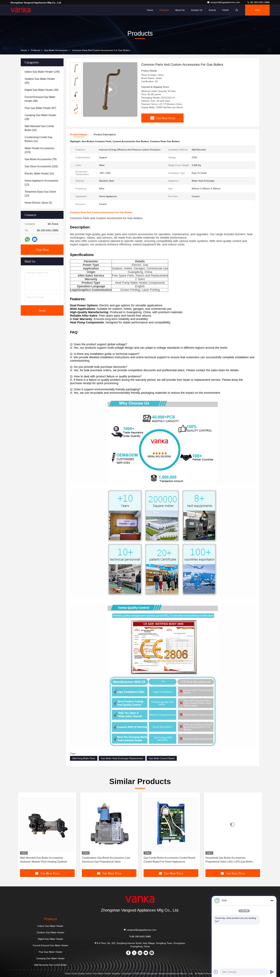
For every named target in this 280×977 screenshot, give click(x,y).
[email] (35, 239)
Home (150, 10)
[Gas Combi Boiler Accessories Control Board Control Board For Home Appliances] (109, 824)
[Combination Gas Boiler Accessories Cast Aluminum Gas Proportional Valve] (47, 824)
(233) (39, 150)
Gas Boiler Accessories (56, 50)
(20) (40, 80)
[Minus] (272, 900)
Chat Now (42, 249)
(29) (40, 117)
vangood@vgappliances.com (225, 2)
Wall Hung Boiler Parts (83, 758)
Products (164, 10)
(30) (41, 90)
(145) (42, 71)
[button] (75, 112)
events (212, 10)
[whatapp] (27, 239)
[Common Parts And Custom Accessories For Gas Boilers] (110, 89)
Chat (257, 10)
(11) (38, 139)
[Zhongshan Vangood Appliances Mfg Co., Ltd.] (20, 10)
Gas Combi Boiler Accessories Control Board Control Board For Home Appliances (108, 859)
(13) (41, 182)
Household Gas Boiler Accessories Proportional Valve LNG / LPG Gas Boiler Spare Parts (167, 860)
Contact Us (196, 10)
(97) (40, 108)
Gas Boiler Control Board (162, 758)
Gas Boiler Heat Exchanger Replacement (122, 758)
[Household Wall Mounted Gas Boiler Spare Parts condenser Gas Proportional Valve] (232, 824)
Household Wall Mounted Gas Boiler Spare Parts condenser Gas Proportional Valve (230, 859)
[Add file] (216, 971)
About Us (180, 10)
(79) (41, 159)
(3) (38, 202)
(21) (39, 173)
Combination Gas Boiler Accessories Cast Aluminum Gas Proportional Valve (44, 859)
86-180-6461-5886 (260, 2)
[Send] (271, 971)
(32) (39, 128)
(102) (41, 166)
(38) (40, 99)
